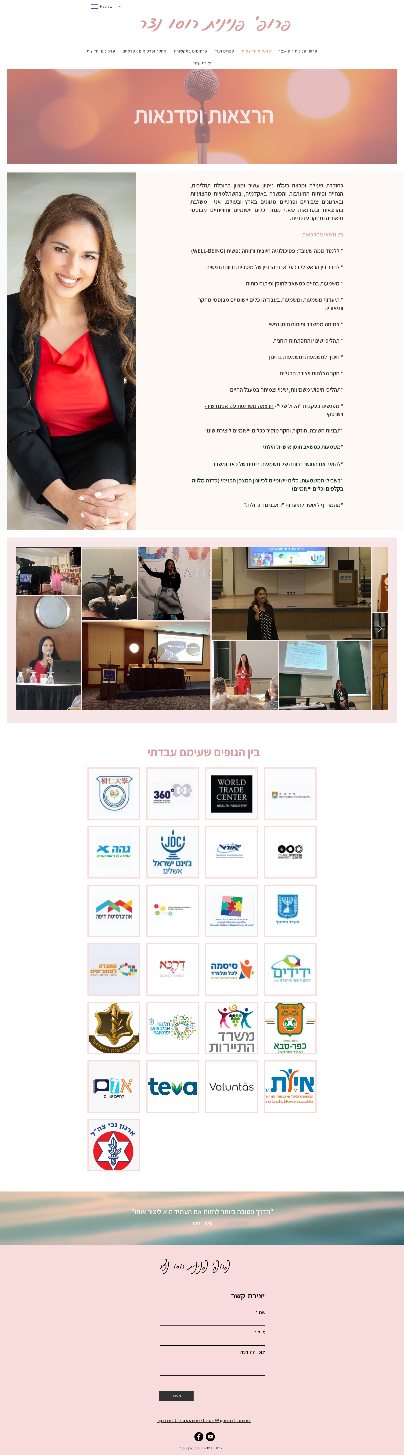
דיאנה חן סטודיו (189, 1447)
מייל (261, 1332)
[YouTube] (210, 1436)
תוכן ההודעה (252, 1352)
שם (262, 1312)
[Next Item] (379, 628)
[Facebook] (198, 1436)
